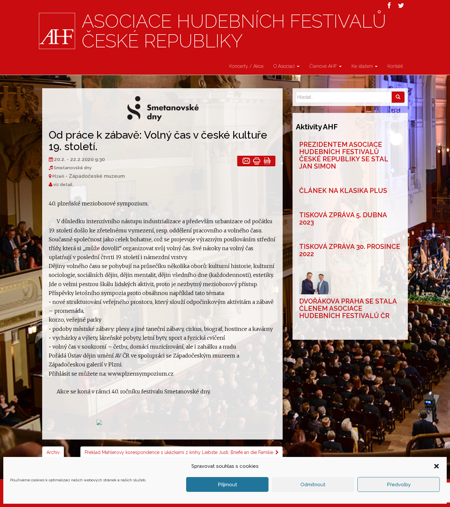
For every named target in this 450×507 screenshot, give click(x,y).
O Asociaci (284, 66)
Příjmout (227, 485)
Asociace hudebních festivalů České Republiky (234, 31)
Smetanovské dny (73, 167)
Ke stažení (363, 66)
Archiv (53, 452)
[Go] (398, 97)
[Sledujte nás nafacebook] (389, 6)
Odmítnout (312, 485)
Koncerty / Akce (246, 66)
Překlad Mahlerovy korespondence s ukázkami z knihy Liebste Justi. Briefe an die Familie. (180, 452)
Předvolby (399, 485)
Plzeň (58, 176)
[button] (436, 466)
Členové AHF (323, 66)
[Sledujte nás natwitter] (401, 6)
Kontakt (395, 66)
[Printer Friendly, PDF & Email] (256, 160)
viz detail (62, 184)
